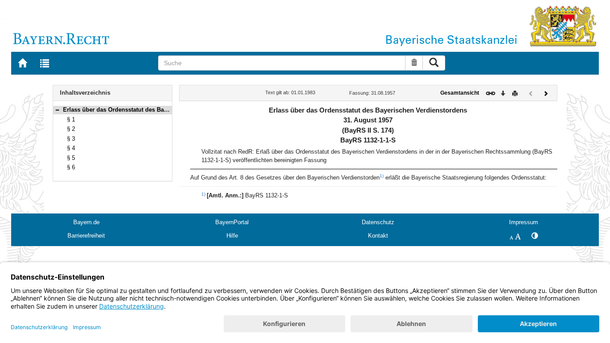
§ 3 (71, 138)
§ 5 (71, 158)
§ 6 (71, 167)
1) (382, 175)
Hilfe (232, 235)
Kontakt (378, 235)
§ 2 (71, 128)
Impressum (523, 222)
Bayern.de (86, 222)
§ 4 (71, 148)
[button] (57, 109)
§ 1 (71, 119)
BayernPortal (232, 222)
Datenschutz (378, 222)
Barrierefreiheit (86, 235)
